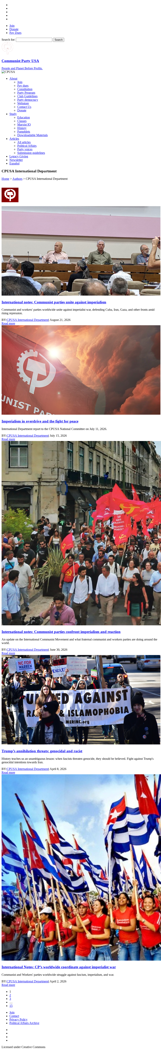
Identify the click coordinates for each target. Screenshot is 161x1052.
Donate (13, 29)
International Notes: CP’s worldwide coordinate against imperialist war (59, 967)
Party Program (26, 92)
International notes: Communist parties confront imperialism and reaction (61, 632)
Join (12, 25)
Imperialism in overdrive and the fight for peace (40, 421)
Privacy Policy (18, 1019)
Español (14, 163)
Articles (14, 138)
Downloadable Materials (32, 135)
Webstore (23, 103)
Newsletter (16, 160)
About (13, 78)
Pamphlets (23, 131)
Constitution (24, 89)
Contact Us (24, 106)
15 (11, 1005)
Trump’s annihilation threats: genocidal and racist (42, 751)
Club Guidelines (27, 96)
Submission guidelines (31, 152)
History (22, 128)
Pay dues (22, 85)
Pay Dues (15, 32)
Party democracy (27, 99)
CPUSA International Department (27, 320)
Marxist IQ (24, 124)
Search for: (8, 39)
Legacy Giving (18, 156)
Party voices (24, 149)
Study (13, 114)
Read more (8, 323)
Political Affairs (27, 145)
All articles (24, 142)
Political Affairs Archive (24, 1023)
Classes (22, 121)
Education (23, 117)
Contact (14, 1016)
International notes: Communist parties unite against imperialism (54, 302)
